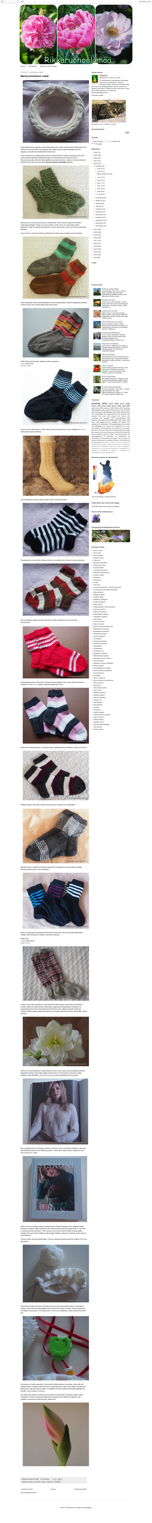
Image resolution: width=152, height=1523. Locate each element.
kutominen (37, 1482)
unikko (118, 412)
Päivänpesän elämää (100, 653)
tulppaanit (98, 410)
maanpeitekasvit (96, 444)
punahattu (95, 418)
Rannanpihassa (98, 661)
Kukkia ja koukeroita (100, 612)
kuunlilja (127, 430)
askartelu (108, 426)
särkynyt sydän (96, 446)
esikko (103, 420)
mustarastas (99, 412)
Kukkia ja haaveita (99, 609)
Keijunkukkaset (98, 592)
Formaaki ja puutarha (100, 570)
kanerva (113, 442)
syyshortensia (111, 414)
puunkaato (101, 440)
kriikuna (113, 416)
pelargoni (113, 450)
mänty (125, 438)
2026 (96, 152)
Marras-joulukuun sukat (35, 76)
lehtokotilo (125, 442)
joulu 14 (100, 186)
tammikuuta (100, 226)
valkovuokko (104, 424)
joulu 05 (100, 194)
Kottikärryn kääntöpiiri (100, 599)
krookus (107, 410)
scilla (111, 434)
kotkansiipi (98, 426)
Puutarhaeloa (97, 648)
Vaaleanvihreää (98, 719)
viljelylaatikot (122, 436)
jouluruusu (107, 408)
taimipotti (109, 440)
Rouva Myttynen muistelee (102, 668)
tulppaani (109, 412)
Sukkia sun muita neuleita (48, 66)
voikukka (125, 432)
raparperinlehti (95, 452)
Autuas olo (96, 560)
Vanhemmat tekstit (80, 1489)
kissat (102, 430)
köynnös (108, 448)
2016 (96, 243)
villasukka (58, 1482)
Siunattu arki (97, 700)
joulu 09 (100, 191)
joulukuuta (99, 166)
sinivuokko (126, 428)
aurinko (116, 408)
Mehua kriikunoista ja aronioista (112, 322)
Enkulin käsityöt (98, 567)
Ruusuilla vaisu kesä (108, 300)
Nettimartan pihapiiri (100, 634)
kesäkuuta (99, 212)
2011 (95, 257)
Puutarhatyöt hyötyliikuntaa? (111, 333)
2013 (96, 252)
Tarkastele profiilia (97, 95)
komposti (125, 434)
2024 (96, 158)
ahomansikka (106, 438)
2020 (96, 232)
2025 (96, 155)
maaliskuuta (100, 220)
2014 (96, 249)
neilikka (104, 444)
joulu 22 (100, 177)
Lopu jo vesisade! (107, 365)
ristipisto (117, 428)
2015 (96, 246)
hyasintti (94, 416)
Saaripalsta (97, 675)
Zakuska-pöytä (98, 729)
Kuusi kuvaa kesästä (108, 376)
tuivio (102, 452)
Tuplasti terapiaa (98, 712)
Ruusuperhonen (98, 673)
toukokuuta (99, 214)
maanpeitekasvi (124, 448)
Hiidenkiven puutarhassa (101, 572)
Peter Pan (112, 446)
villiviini (124, 422)
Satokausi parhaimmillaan (110, 289)
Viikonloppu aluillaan (108, 354)
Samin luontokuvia (99, 678)
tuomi (104, 416)
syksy (114, 406)
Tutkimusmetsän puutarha (101, 714)
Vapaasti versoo (98, 722)
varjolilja (114, 422)
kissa (122, 404)
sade (124, 406)
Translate (99, 144)
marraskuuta (100, 198)
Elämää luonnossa (99, 565)
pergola (99, 434)
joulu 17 (100, 183)
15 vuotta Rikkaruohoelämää (111, 387)
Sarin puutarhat (98, 683)
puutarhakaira (123, 450)
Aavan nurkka (97, 550)
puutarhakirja (116, 424)
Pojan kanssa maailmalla (110, 344)
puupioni (126, 444)
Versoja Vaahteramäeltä (101, 724)
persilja (94, 440)
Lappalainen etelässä (100, 616)
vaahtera (94, 420)
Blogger (88, 1507)
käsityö (43, 1482)
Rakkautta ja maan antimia (102, 658)
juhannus (127, 412)
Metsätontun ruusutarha (101, 629)
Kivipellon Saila (98, 597)
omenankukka (117, 444)
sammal (127, 424)
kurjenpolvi (111, 432)
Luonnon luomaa (98, 621)
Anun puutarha (98, 555)
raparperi (107, 418)
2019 (96, 235)
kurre (102, 448)
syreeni (127, 426)
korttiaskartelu (113, 420)
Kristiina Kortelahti (99, 602)
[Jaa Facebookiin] (59, 1479)
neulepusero (50, 1482)
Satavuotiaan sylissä (100, 688)
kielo (93, 434)
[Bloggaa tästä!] (55, 1479)
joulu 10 (100, 188)
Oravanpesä (97, 638)
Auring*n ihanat (98, 558)
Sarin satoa (97, 685)
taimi (118, 432)
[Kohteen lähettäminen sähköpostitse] (53, 1479)
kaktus (96, 430)
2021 (96, 229)
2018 (96, 238)
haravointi (117, 410)
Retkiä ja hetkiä (98, 665)
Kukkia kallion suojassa (100, 614)
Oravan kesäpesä (99, 636)
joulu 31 (100, 168)
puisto (105, 434)
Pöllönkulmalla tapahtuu (101, 656)
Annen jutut (97, 553)
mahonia (123, 414)
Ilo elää (95, 582)
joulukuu (31, 1482)
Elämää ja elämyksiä (100, 563)
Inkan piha (96, 585)
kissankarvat (95, 448)
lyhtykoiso (114, 448)
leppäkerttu (118, 426)
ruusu (93, 422)
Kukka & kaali (97, 604)
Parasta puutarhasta (100, 641)
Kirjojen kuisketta (98, 594)
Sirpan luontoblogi (99, 697)
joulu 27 (100, 171)
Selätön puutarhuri (99, 692)
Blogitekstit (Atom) (30, 1492)
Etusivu (23, 66)
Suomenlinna (95, 438)
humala (117, 434)
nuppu (110, 444)
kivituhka (109, 430)
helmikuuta (99, 223)
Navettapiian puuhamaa (101, 631)
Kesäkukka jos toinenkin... (110, 311)
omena (124, 420)
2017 (96, 240)
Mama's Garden (98, 624)
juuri (119, 446)
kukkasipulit (97, 442)
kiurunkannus (126, 440)
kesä (104, 406)
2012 (96, 254)
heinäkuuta (99, 209)
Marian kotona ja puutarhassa (103, 626)
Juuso (94, 406)
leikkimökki (110, 436)
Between (105, 75)
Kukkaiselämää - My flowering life (104, 607)
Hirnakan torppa (98, 575)
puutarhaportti (107, 428)
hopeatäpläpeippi (97, 436)
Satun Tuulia (97, 690)
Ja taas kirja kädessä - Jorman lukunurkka (107, 587)
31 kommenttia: (45, 1479)
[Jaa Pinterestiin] (61, 1479)
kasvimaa (127, 408)
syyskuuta (99, 203)
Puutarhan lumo (98, 651)
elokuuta (99, 206)
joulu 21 (100, 180)
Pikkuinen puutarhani (100, 643)
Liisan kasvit (97, 619)
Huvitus (117, 440)
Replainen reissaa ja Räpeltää (103, 663)
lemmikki (127, 410)
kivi (119, 442)
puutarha (96, 403)
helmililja (97, 428)
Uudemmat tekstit (27, 1489)
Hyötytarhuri (97, 580)
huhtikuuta (99, 217)
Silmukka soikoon (99, 695)
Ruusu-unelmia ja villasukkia (102, 670)
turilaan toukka (109, 452)
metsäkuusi (94, 450)
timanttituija (105, 446)
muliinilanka (104, 450)
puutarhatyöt (99, 414)
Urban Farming (98, 717)
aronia (124, 416)
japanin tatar (117, 438)
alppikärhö (103, 422)
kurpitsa (94, 424)
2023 (96, 161)
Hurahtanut (97, 577)
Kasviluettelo (33, 66)
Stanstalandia (97, 702)
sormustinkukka (120, 418)
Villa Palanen (97, 727)
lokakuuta (99, 200)
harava (106, 442)
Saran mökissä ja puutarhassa (103, 680)
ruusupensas (97, 432)
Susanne (96, 707)
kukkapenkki (118, 430)
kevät (111, 404)
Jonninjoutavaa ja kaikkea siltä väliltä (105, 589)
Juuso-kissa (95, 408)
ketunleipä (125, 446)
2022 (96, 163)
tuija (105, 432)
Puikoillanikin (97, 646)
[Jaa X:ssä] (57, 1479)
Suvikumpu (97, 710)
